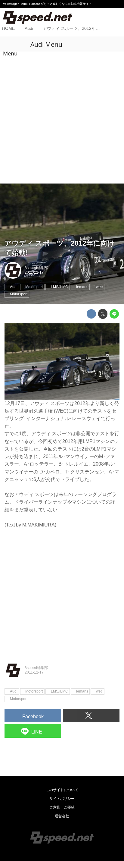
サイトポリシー (62, 799)
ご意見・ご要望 (62, 807)
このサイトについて (62, 790)
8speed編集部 (36, 268)
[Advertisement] (62, 118)
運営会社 (62, 816)
